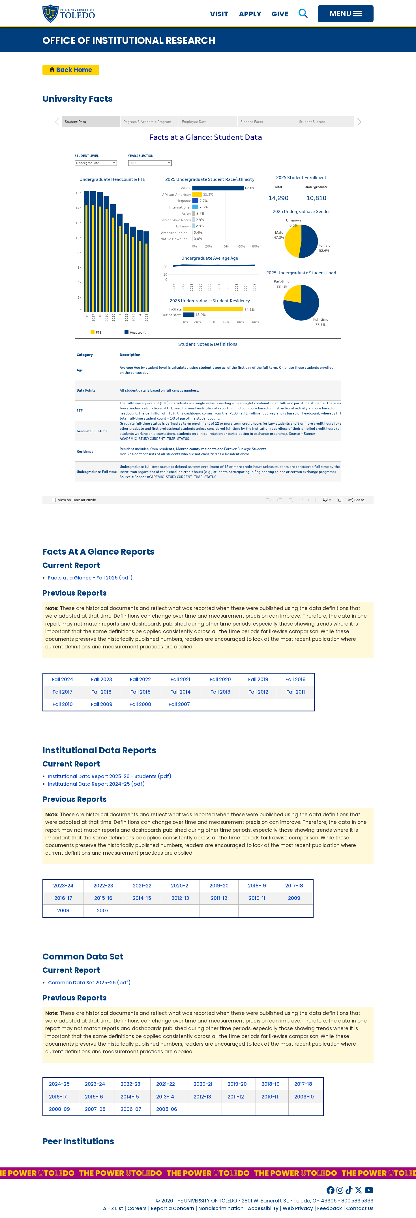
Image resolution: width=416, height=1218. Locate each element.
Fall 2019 (258, 679)
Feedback (329, 1208)
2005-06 (166, 1109)
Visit (219, 14)
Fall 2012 (258, 692)
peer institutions (78, 1141)
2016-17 (63, 898)
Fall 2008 (140, 704)
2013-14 (165, 1096)
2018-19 (257, 885)
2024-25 (59, 1084)
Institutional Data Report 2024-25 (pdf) (96, 784)
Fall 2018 (296, 679)
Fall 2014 (180, 692)
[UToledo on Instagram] (340, 1190)
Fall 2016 (101, 692)
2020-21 (180, 885)
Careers (137, 1208)
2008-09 (59, 1109)
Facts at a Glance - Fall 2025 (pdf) (90, 577)
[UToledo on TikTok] (349, 1190)
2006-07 (131, 1109)
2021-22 (142, 885)
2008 (63, 910)
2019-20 (219, 885)
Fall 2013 (220, 692)
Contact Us (360, 1208)
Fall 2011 (295, 692)
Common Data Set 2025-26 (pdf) (89, 982)
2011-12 (219, 898)
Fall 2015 (140, 692)
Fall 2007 (179, 704)
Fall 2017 (62, 692)
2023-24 (63, 885)
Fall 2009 (101, 704)
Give (280, 14)
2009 (294, 898)
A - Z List (113, 1208)
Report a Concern (172, 1208)
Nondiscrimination (221, 1208)
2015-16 (103, 898)
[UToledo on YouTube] (369, 1190)
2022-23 (103, 885)
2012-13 (180, 898)
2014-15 (142, 898)
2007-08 (95, 1109)
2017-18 (294, 885)
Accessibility (263, 1208)
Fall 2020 (220, 679)
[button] (303, 14)
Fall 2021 (180, 679)
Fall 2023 (101, 679)
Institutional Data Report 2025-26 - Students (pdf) (109, 776)
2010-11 (257, 898)
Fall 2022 (140, 679)
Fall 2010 (63, 704)
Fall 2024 (62, 679)
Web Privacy (298, 1208)
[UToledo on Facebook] (330, 1190)
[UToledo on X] (359, 1190)
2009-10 (304, 1096)
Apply (250, 14)
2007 (103, 910)
